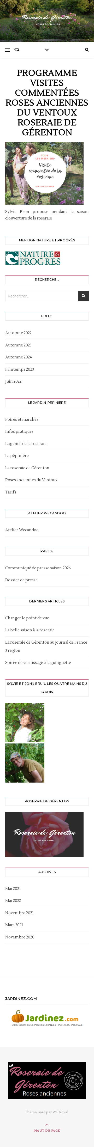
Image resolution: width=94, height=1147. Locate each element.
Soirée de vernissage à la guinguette (38, 662)
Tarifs (10, 492)
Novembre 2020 (19, 937)
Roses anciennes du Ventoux (31, 480)
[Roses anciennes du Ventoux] (47, 20)
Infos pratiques (19, 431)
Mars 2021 (14, 925)
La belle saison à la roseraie (30, 630)
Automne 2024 (18, 357)
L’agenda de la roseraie (25, 443)
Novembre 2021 (19, 913)
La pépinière (17, 455)
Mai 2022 (13, 900)
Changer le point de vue (27, 618)
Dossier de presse (21, 580)
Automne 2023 (18, 345)
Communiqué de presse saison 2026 (38, 568)
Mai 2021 (13, 888)
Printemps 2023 (19, 369)
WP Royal (60, 1112)
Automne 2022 (18, 333)
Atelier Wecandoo (22, 530)
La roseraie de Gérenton (27, 468)
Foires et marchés (21, 419)
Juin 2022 (13, 381)
